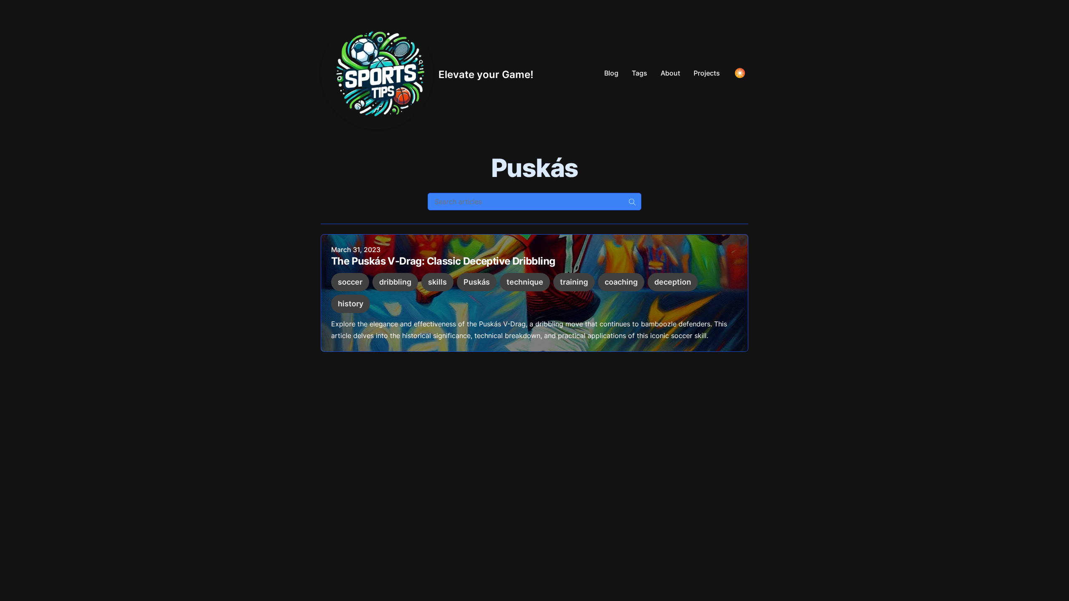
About (670, 73)
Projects (707, 73)
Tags (639, 73)
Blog (611, 73)
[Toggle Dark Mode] (740, 73)
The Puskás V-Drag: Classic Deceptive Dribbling (443, 261)
